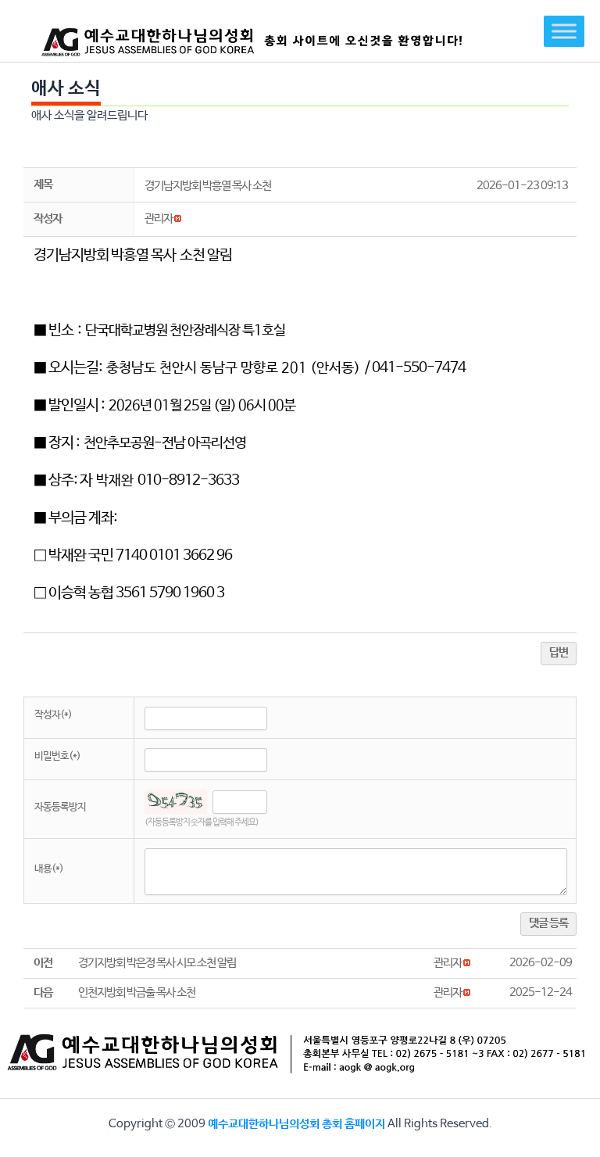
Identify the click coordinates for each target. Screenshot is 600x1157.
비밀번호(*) (57, 756)
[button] (159, 218)
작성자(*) (53, 715)
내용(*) (48, 869)
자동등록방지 (60, 807)
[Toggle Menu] (564, 30)
